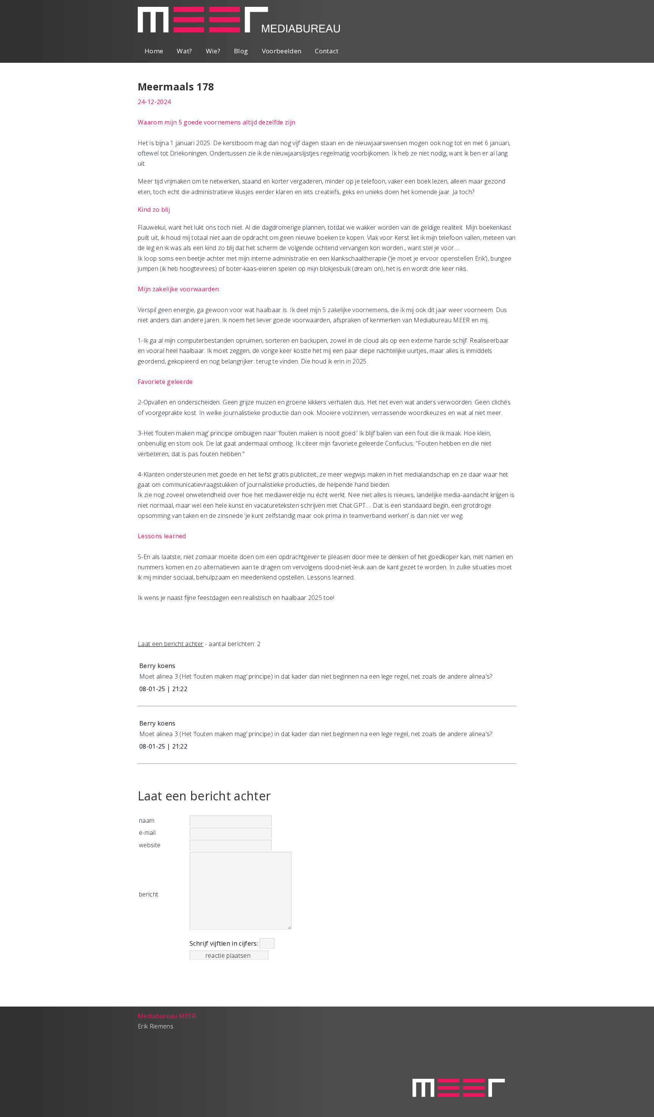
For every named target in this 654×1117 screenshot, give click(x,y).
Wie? (213, 51)
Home (154, 51)
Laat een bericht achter (170, 644)
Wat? (184, 51)
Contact (326, 51)
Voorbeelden (282, 51)
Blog (241, 51)
